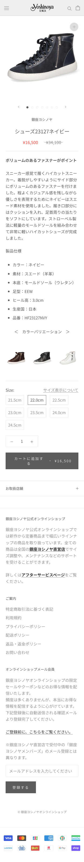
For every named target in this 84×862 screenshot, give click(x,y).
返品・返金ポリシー (23, 644)
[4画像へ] (42, 107)
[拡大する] (74, 26)
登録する (20, 787)
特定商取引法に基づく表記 (29, 609)
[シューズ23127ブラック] (42, 357)
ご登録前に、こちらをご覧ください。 (39, 732)
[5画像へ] (47, 107)
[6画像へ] (52, 107)
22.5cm (59, 400)
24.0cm (59, 412)
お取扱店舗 (14, 488)
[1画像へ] (27, 107)
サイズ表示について (60, 390)
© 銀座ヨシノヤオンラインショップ (42, 812)
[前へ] (18, 107)
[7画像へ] (57, 107)
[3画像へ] (37, 107)
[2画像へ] (32, 107)
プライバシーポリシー (25, 626)
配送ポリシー (17, 635)
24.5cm (14, 425)
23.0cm (14, 412)
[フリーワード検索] (69, 8)
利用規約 (13, 617)
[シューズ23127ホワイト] (67, 357)
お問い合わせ (17, 652)
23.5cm (37, 412)
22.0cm (37, 400)
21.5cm (14, 400)
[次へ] (65, 107)
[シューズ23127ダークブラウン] (16, 357)
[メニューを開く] (6, 8)
